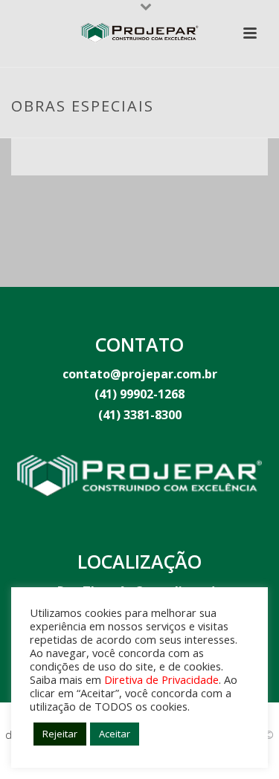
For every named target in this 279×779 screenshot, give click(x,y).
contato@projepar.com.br (139, 374)
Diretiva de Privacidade (161, 679)
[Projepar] (139, 33)
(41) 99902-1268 (139, 394)
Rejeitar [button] (59, 733)
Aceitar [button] (114, 733)
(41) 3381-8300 (140, 415)
